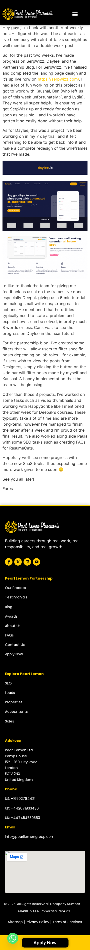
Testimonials (16, 597)
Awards (11, 616)
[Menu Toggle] (75, 14)
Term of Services (67, 921)
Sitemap (15, 921)
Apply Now (14, 654)
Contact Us (15, 644)
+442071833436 (25, 808)
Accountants (16, 711)
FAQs (9, 635)
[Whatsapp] (12, 938)
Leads (10, 692)
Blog (8, 606)
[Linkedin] (27, 562)
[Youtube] (36, 562)
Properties (13, 702)
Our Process (15, 587)
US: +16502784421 (20, 798)
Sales (9, 721)
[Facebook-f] (8, 562)
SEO (8, 683)
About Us (12, 625)
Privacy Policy (37, 921)
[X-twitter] (18, 562)
